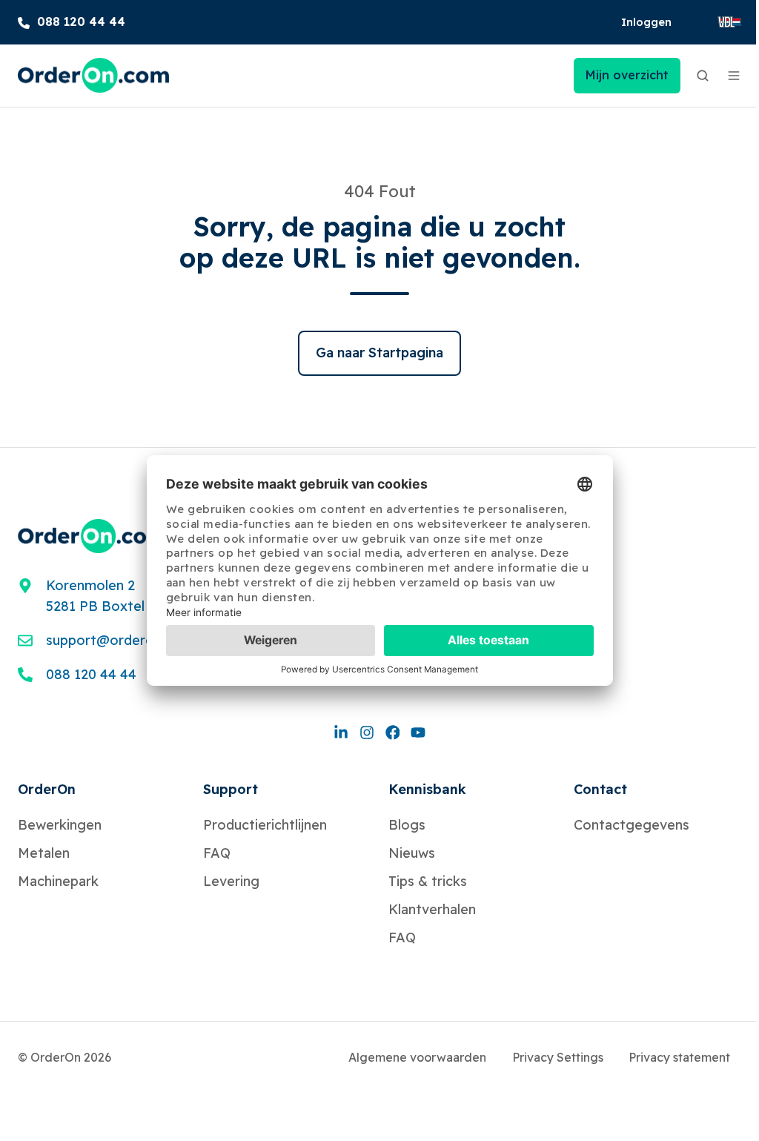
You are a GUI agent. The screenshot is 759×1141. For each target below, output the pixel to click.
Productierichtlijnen (265, 824)
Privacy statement (679, 1057)
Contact (600, 789)
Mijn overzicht (627, 74)
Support (230, 789)
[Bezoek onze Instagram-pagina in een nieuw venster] (366, 731)
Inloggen (646, 22)
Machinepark (58, 881)
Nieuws (411, 852)
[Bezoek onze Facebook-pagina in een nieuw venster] (392, 731)
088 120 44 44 (91, 674)
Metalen (44, 852)
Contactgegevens (631, 824)
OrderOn (47, 789)
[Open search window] (702, 75)
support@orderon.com (119, 640)
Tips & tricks (427, 881)
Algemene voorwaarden (417, 1057)
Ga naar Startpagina (379, 352)
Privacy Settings (557, 1057)
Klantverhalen (432, 909)
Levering (231, 881)
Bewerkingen (60, 824)
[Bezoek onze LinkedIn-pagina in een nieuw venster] (341, 731)
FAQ (217, 852)
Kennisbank (427, 789)
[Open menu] (733, 75)
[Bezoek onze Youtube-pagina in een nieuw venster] (418, 731)
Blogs (406, 824)
